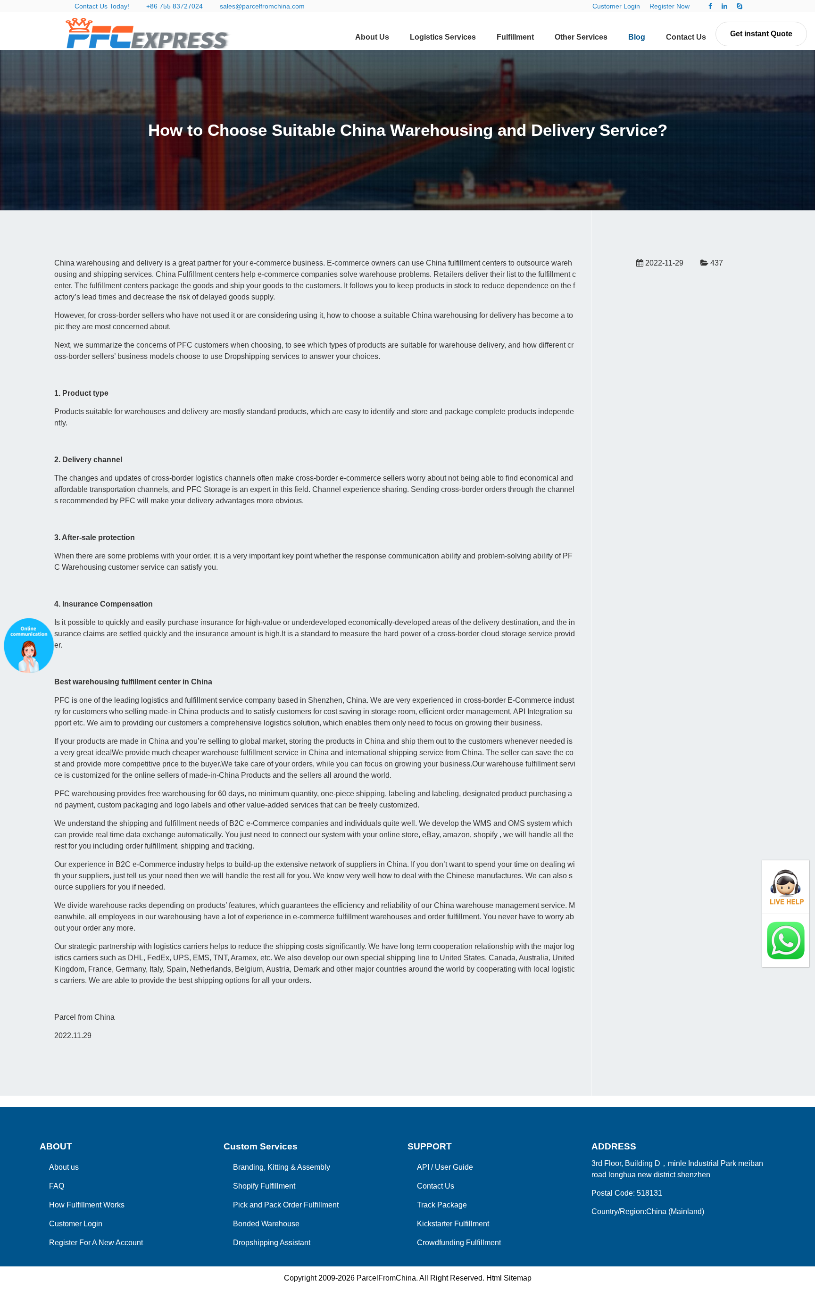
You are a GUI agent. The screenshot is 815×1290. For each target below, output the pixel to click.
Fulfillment (515, 37)
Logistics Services (443, 37)
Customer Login (616, 6)
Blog (636, 37)
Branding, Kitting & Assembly (281, 1167)
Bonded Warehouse (266, 1224)
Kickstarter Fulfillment (453, 1224)
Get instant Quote (761, 34)
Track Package (442, 1205)
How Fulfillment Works (87, 1205)
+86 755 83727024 (174, 6)
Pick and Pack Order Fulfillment (286, 1205)
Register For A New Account (96, 1243)
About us (64, 1167)
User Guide (454, 1167)
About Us (372, 37)
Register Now (669, 6)
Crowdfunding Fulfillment (459, 1243)
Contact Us (686, 37)
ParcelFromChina (386, 1278)
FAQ (56, 1186)
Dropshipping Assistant (271, 1243)
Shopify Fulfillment (264, 1186)
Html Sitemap (509, 1278)
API (423, 1167)
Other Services (581, 37)
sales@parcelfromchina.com (262, 6)
